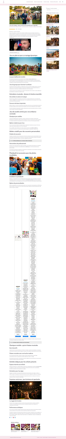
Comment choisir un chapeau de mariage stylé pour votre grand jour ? (15, 431)
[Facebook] (9, 417)
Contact (41, 437)
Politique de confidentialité (52, 437)
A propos (38, 437)
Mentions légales (45, 437)
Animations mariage (32, 26)
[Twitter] (11, 417)
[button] (62, 1)
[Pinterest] (13, 417)
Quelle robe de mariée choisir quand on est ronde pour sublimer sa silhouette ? (35, 431)
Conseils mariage (38, 26)
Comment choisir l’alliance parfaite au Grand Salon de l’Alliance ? (25, 431)
